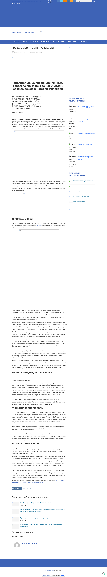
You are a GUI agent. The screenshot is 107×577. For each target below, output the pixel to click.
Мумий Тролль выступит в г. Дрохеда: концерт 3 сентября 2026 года (85, 119)
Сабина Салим (19, 52)
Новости (17, 41)
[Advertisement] (53, 16)
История (24, 482)
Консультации (45, 41)
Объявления (34, 41)
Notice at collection (46, 575)
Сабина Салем (31, 482)
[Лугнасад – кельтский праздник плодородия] (39, 519)
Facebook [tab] (27, 488)
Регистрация (39, 1)
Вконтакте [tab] (16, 488)
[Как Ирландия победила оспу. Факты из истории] (39, 504)
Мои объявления (28, 1)
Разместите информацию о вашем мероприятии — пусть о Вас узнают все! (83, 181)
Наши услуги (72, 41)
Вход (33, 1)
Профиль (14, 3)
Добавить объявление (17, 1)
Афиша (25, 41)
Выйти (18, 3)
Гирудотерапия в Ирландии (79, 201)
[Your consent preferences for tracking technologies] (104, 574)
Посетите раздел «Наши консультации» (81, 196)
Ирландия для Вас (59, 41)
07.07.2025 (26, 52)
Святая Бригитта (39, 482)
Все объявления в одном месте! (80, 185)
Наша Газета (83, 41)
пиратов (39, 225)
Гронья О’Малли (60, 480)
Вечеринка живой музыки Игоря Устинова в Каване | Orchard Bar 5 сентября (86, 158)
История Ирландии (16, 482)
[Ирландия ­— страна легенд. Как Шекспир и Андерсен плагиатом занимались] (39, 526)
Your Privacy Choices (56, 575)
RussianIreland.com (49, 570)
